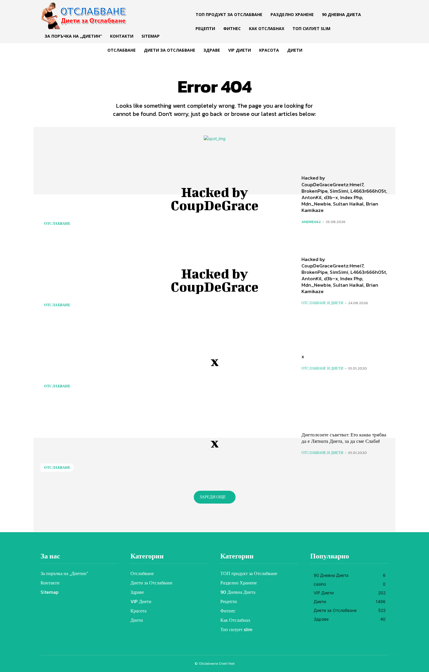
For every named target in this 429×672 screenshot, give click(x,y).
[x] (84, 361)
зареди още (213, 497)
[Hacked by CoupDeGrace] (84, 199)
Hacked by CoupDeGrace (215, 198)
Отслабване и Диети (322, 303)
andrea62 (311, 221)
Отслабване (57, 223)
